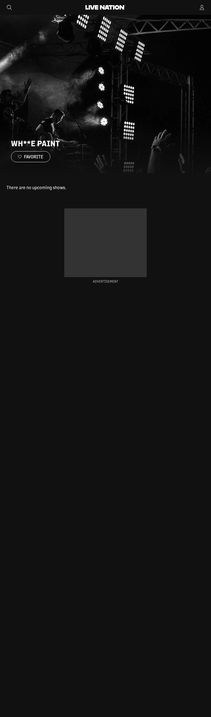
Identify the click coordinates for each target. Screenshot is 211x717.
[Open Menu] (202, 7)
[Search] (9, 7)
